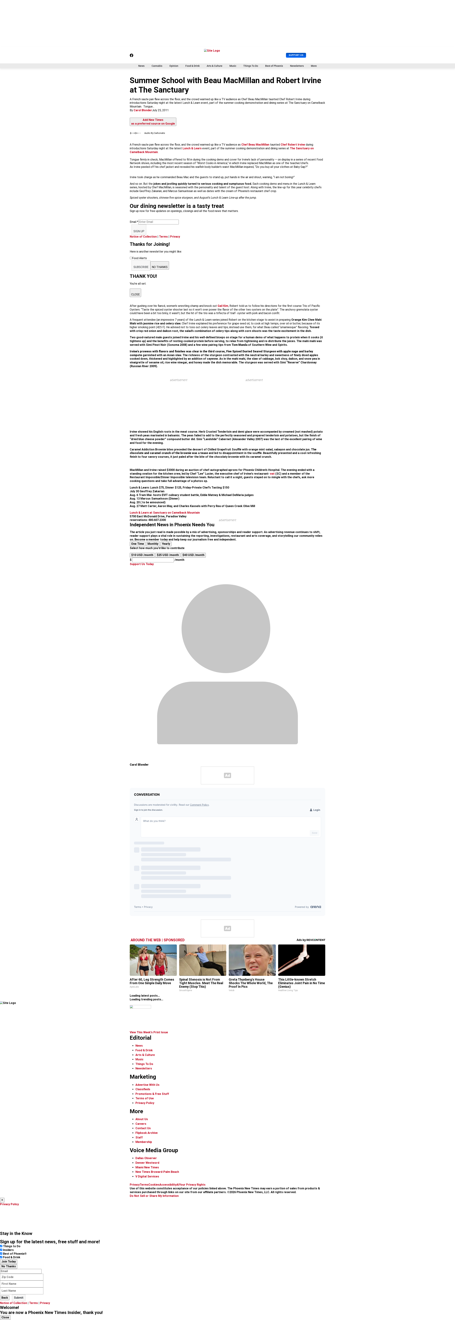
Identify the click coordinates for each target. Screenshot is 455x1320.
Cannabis (157, 65)
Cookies (153, 1184)
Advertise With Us (147, 1085)
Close (5, 1317)
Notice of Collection (143, 236)
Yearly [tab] (166, 543)
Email (134, 222)
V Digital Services (147, 1176)
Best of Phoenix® (15, 1253)
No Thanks (8, 1266)
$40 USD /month (193, 555)
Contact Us (143, 1128)
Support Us (296, 55)
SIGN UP (138, 231)
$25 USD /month (168, 555)
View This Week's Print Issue (149, 1032)
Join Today (8, 1261)
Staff (139, 1137)
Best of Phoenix (274, 65)
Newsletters (297, 65)
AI (177, 1184)
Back (4, 1297)
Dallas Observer (146, 1158)
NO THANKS (160, 267)
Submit (18, 1297)
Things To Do (250, 65)
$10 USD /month (142, 555)
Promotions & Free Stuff (152, 1094)
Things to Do (11, 1246)
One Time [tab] (137, 543)
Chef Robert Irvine (293, 144)
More (314, 65)
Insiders (8, 1250)
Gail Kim (223, 306)
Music (232, 65)
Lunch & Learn (192, 148)
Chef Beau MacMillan (255, 144)
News (141, 65)
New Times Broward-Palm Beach (157, 1172)
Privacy (175, 236)
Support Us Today (142, 564)
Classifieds (142, 1089)
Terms (163, 236)
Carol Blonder (143, 110)
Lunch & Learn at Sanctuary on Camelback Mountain (165, 512)
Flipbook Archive (146, 1133)
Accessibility (167, 1184)
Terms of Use (144, 1098)
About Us (141, 1119)
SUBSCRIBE (140, 267)
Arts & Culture (214, 65)
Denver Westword (147, 1162)
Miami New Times (147, 1167)
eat (272, 473)
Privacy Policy (144, 1103)
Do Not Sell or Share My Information (154, 1196)
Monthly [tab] (153, 543)
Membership (143, 1142)
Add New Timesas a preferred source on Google (153, 121)
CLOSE (135, 294)
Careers (140, 1123)
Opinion (173, 65)
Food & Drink (192, 65)
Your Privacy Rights (192, 1184)
